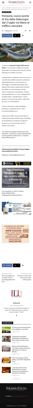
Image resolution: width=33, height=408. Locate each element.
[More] (23, 35)
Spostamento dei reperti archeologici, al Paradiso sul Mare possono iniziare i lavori (20, 338)
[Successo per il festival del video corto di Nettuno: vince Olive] (6, 330)
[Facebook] (16, 315)
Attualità (8, 8)
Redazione (9, 30)
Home (3, 8)
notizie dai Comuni (16, 8)
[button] (3, 2)
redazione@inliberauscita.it (20, 396)
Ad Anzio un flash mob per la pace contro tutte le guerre (24, 278)
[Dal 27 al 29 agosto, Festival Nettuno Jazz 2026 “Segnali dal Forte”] (6, 360)
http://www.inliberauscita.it (16, 305)
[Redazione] (3, 31)
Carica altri (16, 379)
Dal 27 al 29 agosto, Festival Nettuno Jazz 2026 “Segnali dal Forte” (21, 359)
